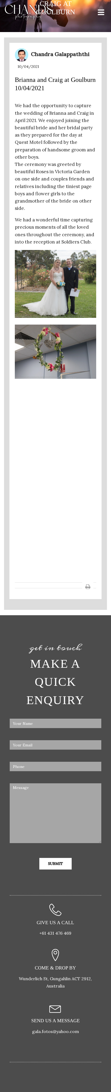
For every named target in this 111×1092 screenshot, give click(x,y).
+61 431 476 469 (55, 933)
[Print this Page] (87, 586)
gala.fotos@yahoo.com (55, 1031)
